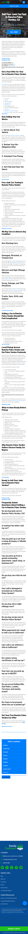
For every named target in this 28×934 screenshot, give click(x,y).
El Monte (5, 762)
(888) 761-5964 (12, 65)
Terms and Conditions (6, 890)
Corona (5, 755)
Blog (2, 876)
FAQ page (16, 442)
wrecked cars (22, 262)
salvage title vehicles (18, 290)
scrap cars (11, 290)
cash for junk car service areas (17, 400)
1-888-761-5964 (14, 6)
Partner (3, 884)
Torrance (23, 362)
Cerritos (5, 745)
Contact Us (3, 881)
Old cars (6, 100)
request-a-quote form (15, 135)
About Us (3, 879)
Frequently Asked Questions (8, 901)
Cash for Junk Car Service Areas (9, 898)
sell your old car (8, 278)
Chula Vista (6, 748)
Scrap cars (7, 109)
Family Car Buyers (6, 84)
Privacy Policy (4, 887)
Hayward (5, 772)
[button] (24, 2)
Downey (5, 758)
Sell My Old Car (4, 904)
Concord (5, 752)
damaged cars (14, 262)
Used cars (7, 112)
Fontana (5, 765)
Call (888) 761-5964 (6, 60)
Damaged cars (8, 103)
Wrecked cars (7, 104)
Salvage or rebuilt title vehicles (11, 110)
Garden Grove (7, 769)
